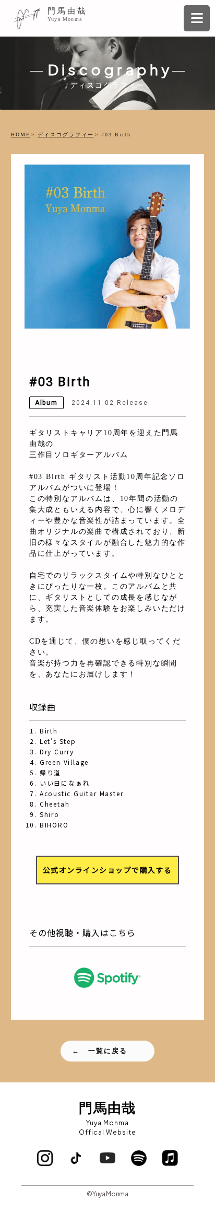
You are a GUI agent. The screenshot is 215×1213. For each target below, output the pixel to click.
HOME (20, 134)
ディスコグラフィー (66, 134)
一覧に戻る (107, 1051)
